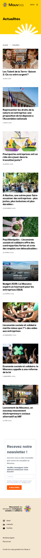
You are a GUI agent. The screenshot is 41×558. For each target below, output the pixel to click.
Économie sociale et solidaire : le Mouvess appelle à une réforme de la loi (20, 369)
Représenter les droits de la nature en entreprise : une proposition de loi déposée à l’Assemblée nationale (18, 114)
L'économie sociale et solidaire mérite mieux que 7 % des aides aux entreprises (20, 328)
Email (8, 521)
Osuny (26, 549)
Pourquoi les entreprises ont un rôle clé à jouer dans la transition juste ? (20, 157)
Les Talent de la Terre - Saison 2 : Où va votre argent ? (19, 73)
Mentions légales (8, 538)
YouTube (9, 528)
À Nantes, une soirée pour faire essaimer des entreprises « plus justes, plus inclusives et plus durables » (20, 200)
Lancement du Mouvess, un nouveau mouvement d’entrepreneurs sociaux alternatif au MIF (18, 412)
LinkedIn (9, 524)
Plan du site (7, 542)
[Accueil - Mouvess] (13, 5)
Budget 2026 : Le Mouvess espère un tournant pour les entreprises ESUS (18, 286)
